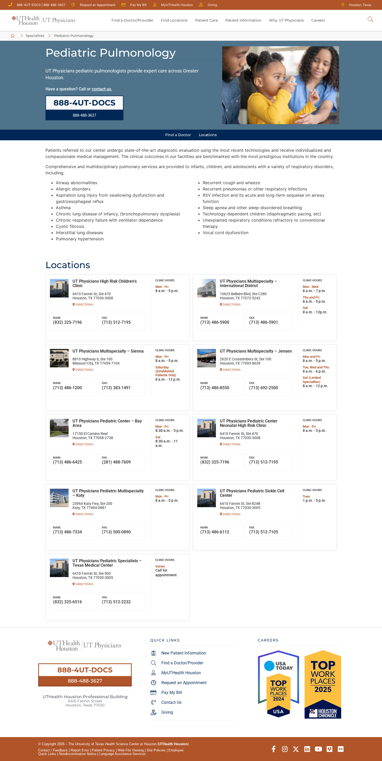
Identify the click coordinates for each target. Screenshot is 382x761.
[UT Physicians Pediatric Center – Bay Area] (59, 428)
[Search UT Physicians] (370, 20)
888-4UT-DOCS (85, 670)
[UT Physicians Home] (13, 36)
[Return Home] (44, 20)
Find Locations (174, 20)
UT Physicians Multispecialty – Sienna (108, 351)
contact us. (102, 89)
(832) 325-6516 (67, 600)
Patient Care (206, 20)
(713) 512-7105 (263, 530)
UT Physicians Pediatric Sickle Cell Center (252, 493)
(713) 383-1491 (116, 385)
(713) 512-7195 (116, 320)
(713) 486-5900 (214, 320)
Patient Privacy (103, 750)
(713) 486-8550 (214, 385)
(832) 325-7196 (67, 320)
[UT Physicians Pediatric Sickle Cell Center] (206, 498)
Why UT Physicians (286, 20)
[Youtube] (318, 749)
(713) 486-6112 (214, 530)
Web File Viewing (131, 750)
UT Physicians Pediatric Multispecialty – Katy (108, 493)
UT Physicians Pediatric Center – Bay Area (107, 423)
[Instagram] (284, 749)
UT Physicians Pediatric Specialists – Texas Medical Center (107, 563)
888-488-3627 (85, 681)
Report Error (80, 750)
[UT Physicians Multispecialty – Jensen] (206, 358)
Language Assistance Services (122, 754)
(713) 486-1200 (67, 385)
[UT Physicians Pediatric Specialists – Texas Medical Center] (59, 568)
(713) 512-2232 (116, 600)
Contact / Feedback (53, 750)
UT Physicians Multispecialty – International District (248, 283)
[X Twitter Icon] (296, 749)
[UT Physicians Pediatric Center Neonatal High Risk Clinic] (206, 428)
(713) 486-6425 (67, 460)
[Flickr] (340, 749)
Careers (318, 20)
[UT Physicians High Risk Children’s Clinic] (59, 288)
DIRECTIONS (84, 304)
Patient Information (243, 20)
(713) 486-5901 (263, 320)
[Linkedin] (307, 749)
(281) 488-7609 (116, 460)
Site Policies (156, 750)
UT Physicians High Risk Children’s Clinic (105, 283)
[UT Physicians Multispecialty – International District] (206, 288)
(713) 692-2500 (263, 385)
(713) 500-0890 (116, 530)
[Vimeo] (329, 749)
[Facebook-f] (273, 749)
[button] (84, 115)
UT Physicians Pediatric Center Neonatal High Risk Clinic (249, 423)
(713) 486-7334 (67, 530)
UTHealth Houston (173, 744)
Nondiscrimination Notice (77, 754)
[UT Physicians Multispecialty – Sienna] (59, 358)
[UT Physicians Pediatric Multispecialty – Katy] (59, 498)
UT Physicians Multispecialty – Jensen (256, 351)
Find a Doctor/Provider (132, 20)
